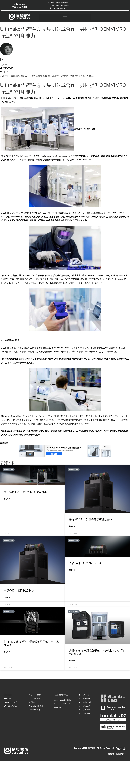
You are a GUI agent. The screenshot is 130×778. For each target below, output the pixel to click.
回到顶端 (4, 443)
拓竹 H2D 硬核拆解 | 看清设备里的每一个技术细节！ (31, 643)
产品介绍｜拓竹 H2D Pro (19, 590)
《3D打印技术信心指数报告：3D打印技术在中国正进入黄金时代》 (89, 416)
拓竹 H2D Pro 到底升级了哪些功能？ (91, 519)
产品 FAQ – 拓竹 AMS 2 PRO (85, 563)
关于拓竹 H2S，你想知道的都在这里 (25, 492)
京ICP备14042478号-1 (117, 754)
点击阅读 (7, 499)
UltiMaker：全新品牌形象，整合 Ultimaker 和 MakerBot (96, 652)
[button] (65, 17)
